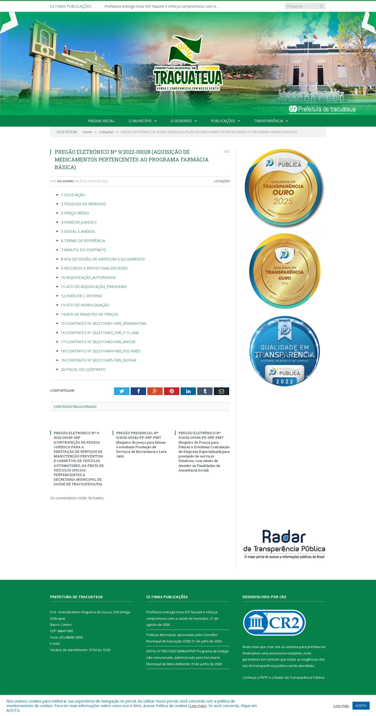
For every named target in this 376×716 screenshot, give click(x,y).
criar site (273, 646)
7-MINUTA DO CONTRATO (83, 249)
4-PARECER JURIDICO (79, 222)
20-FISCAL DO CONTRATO (83, 369)
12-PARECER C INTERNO (81, 295)
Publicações (223, 120)
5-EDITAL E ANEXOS (78, 231)
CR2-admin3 (65, 181)
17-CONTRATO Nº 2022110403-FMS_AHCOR (98, 341)
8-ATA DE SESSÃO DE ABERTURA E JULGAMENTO (103, 259)
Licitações (222, 181)
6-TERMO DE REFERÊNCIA (83, 240)
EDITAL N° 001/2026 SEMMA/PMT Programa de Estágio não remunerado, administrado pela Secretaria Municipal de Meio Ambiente (187, 657)
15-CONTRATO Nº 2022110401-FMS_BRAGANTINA (103, 323)
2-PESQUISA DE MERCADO (83, 203)
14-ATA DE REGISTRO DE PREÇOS (89, 314)
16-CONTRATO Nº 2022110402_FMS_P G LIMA (100, 332)
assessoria (277, 653)
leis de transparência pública (264, 665)
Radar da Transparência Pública (299, 677)
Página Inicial (101, 120)
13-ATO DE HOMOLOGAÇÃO (85, 305)
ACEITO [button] (361, 705)
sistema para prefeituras (305, 646)
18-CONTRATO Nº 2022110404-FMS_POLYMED (100, 351)
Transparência (268, 120)
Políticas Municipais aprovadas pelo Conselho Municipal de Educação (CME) (163, 6)
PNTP (264, 677)
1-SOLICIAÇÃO (73, 194)
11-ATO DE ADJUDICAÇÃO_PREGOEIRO (94, 286)
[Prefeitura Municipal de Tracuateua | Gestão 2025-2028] (188, 69)
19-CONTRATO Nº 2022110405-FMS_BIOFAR (98, 360)
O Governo (181, 120)
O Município (140, 120)
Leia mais (197, 705)
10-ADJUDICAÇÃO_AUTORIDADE (88, 277)
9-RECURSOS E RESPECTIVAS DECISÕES (94, 268)
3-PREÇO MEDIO (75, 213)
